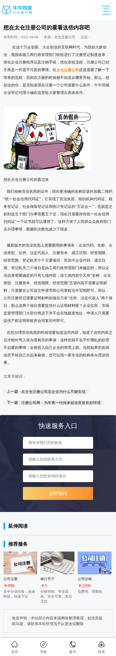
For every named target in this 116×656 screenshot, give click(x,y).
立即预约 (58, 493)
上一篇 (46, 392)
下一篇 (54, 403)
